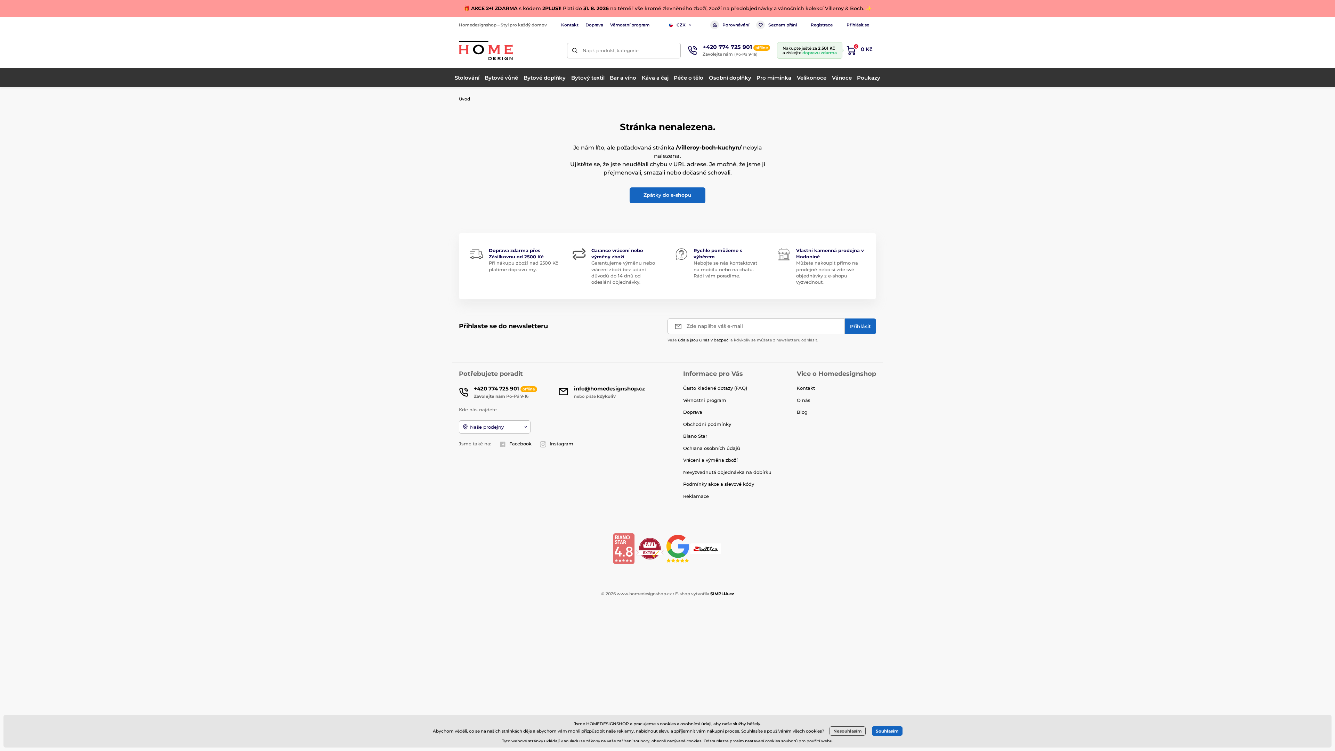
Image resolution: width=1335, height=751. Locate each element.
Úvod (464, 99)
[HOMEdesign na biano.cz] (624, 548)
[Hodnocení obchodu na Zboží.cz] (706, 548)
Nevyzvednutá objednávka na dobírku (727, 472)
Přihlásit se (858, 24)
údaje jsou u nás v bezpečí (703, 340)
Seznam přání (782, 24)
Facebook (520, 443)
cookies (814, 731)
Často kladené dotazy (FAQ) (715, 388)
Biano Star (695, 436)
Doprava (594, 24)
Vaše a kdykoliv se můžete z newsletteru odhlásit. (743, 340)
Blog (802, 412)
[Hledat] (575, 50)
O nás (803, 400)
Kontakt (569, 24)
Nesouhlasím (847, 731)
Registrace (822, 24)
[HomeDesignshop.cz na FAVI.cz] (650, 548)
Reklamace (696, 496)
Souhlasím (887, 731)
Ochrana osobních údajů (711, 448)
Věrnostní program (630, 24)
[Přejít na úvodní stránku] (486, 50)
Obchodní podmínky (707, 424)
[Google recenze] (678, 548)
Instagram (561, 443)
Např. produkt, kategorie (611, 50)
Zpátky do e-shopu (667, 195)
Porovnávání (735, 24)
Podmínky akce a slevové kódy (718, 484)
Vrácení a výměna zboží (710, 460)
